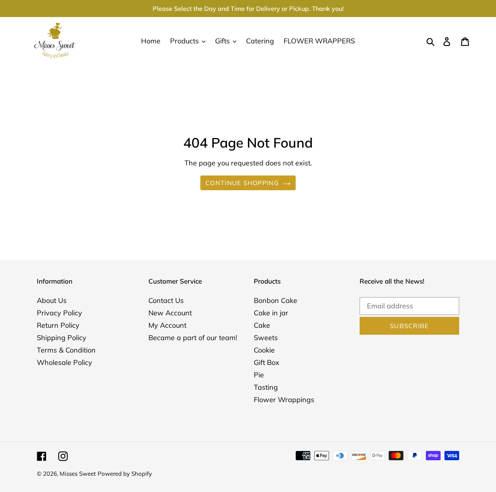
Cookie (264, 350)
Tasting (266, 387)
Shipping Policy (61, 337)
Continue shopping (242, 183)
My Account (167, 325)
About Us (52, 300)
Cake (262, 325)
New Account (170, 312)
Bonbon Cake (275, 300)
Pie (259, 374)
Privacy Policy (59, 312)
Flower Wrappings (284, 399)
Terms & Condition (66, 350)
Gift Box (266, 362)
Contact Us (166, 300)
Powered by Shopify (125, 473)
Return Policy (58, 325)
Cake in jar (271, 312)
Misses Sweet (78, 473)
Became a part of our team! (192, 337)
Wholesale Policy (64, 362)
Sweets (266, 337)
